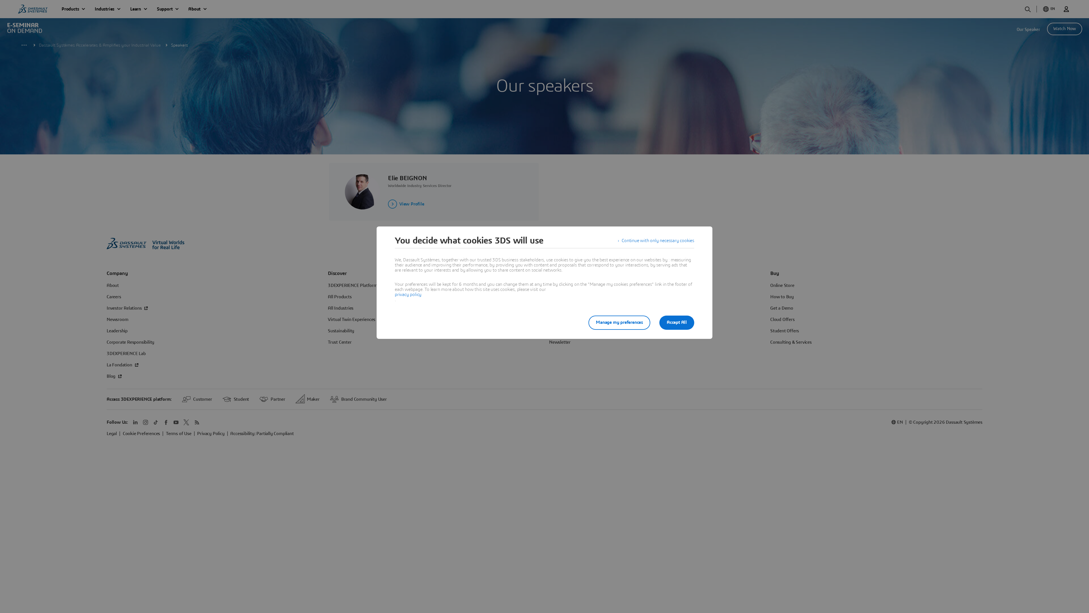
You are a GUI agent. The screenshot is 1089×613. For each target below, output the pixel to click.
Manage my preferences (619, 322)
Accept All (677, 322)
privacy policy (408, 294)
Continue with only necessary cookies (658, 240)
